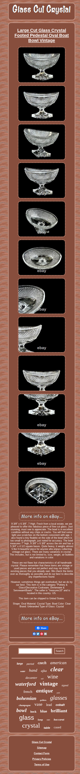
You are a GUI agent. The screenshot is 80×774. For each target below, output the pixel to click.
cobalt (60, 705)
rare (48, 719)
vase (38, 704)
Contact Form (41, 753)
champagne (25, 705)
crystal (31, 725)
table (47, 727)
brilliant (59, 710)
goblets (43, 700)
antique (44, 691)
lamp (40, 719)
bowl (21, 710)
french (27, 692)
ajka (44, 671)
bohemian (26, 698)
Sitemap (42, 747)
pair (58, 692)
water (22, 671)
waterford (25, 684)
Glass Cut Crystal (42, 742)
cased (57, 727)
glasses (58, 697)
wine (52, 676)
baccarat (59, 719)
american (58, 662)
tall (42, 679)
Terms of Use (41, 764)
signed (65, 685)
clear (56, 669)
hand (33, 670)
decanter (31, 678)
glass (26, 717)
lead (49, 705)
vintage (49, 683)
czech (42, 663)
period (30, 663)
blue (43, 711)
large (20, 663)
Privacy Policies (41, 759)
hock (33, 711)
